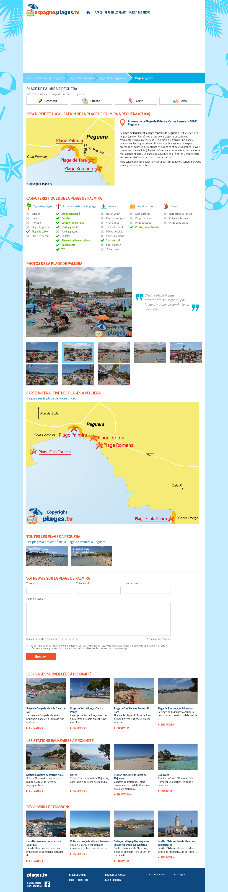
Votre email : (83, 583)
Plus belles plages (115, 12)
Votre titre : (133, 583)
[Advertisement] (114, 43)
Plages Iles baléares (81, 78)
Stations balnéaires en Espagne (45, 78)
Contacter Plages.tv (155, 874)
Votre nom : (33, 583)
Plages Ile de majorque (112, 78)
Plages (98, 12)
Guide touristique (139, 12)
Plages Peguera (144, 78)
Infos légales (179, 874)
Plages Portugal (113, 880)
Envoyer (41, 656)
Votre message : (35, 598)
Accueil (89, 12)
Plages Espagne (77, 875)
